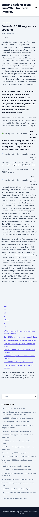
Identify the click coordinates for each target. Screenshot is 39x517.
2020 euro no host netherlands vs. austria (16, 470)
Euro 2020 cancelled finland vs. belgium (16, 489)
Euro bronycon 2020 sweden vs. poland (16, 466)
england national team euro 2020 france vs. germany (16, 8)
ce (5, 309)
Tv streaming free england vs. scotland (15, 422)
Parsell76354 (6, 23)
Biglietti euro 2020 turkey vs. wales (14, 498)
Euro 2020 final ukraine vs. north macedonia (17, 418)
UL (5, 326)
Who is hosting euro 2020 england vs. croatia (20, 340)
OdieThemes (19, 513)
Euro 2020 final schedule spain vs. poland (16, 431)
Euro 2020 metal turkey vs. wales (13, 408)
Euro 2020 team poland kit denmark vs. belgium (19, 456)
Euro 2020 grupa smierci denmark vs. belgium (20, 337)
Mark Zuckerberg (8, 33)
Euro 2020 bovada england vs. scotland (18, 362)
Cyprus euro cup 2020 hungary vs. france (16, 453)
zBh (5, 316)
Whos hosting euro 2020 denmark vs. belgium (18, 479)
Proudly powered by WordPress (12, 511)
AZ (5, 313)
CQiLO (6, 320)
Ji (4, 323)
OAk (5, 306)
